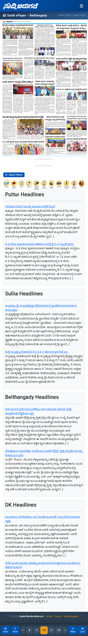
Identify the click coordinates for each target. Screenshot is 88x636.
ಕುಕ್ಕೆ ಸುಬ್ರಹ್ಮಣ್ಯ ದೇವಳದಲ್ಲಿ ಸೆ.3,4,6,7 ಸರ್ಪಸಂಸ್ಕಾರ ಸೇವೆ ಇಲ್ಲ (36, 351)
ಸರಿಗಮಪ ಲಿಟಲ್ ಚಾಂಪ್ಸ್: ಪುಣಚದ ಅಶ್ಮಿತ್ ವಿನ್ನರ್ (30, 206)
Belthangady (71, 616)
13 (66, 630)
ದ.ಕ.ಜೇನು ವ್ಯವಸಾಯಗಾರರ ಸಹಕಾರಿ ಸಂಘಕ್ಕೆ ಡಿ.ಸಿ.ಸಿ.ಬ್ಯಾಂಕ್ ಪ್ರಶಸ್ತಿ (39, 244)
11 (51, 630)
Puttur (58, 616)
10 (43, 630)
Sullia (49, 616)
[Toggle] (81, 6)
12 (58, 630)
